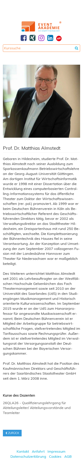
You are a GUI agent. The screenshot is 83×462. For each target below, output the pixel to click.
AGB (68, 456)
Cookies (55, 456)
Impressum (56, 451)
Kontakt (23, 451)
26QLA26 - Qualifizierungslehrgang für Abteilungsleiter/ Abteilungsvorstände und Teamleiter (37, 408)
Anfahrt (38, 451)
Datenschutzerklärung (28, 456)
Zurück (13, 433)
